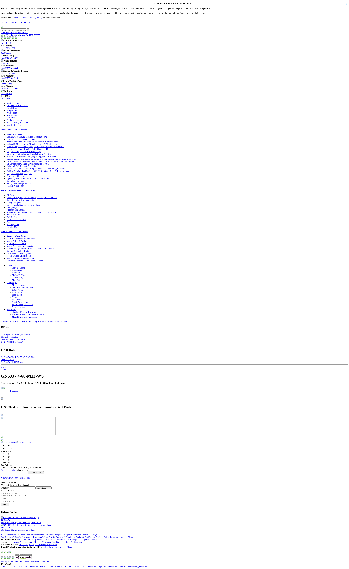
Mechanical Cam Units (16, 219)
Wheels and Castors (15, 176)
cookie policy (21, 17)
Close (3, 367)
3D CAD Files (7, 359)
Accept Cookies (23, 22)
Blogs (130, 537)
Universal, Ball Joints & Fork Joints (22, 166)
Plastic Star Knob (47, 566)
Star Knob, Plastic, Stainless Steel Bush (18, 528)
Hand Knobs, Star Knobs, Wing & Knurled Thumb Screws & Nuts (35, 146)
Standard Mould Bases (16, 236)
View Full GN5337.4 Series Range (16, 478)
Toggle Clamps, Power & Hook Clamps (24, 151)
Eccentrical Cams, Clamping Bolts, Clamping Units (29, 149)
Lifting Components (15, 202)
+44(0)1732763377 (9, 58)
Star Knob (34, 566)
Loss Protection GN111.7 (12, 342)
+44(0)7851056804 (9, 68)
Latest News (12, 108)
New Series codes (14, 125)
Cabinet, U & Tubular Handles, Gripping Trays (27, 137)
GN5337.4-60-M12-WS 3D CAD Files (18, 357)
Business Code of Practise (44, 537)
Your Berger (11, 35)
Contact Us (6, 32)
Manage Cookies (8, 22)
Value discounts (8, 470)
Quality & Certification (85, 537)
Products (24, 32)
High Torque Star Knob (107, 566)
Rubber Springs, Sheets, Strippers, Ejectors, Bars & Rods (31, 212)
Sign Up (15, 535)
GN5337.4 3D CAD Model (13, 362)
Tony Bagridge (7, 43)
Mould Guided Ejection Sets (19, 256)
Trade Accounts (27, 535)
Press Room (12, 113)
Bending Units (13, 224)
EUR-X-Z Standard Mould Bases (21, 239)
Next (8, 391)
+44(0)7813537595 (9, 88)
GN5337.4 (5, 566)
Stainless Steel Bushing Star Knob (133, 566)
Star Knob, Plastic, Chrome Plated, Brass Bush (21, 521)
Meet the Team (13, 103)
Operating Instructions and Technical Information (28, 178)
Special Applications (15, 181)
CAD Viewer (9, 443)
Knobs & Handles (14, 134)
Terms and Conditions (65, 537)
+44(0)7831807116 (9, 78)
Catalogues (66, 535)
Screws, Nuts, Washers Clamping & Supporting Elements (31, 156)
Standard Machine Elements (14, 130)
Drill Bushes (12, 217)
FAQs (94, 535)
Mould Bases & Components (14, 231)
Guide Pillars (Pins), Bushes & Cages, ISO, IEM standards (32, 197)
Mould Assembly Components (20, 246)
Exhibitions (11, 118)
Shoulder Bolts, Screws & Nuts (20, 200)
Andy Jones (6, 63)
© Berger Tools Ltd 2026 (12, 562)
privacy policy (36, 17)
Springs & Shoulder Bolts (18, 251)
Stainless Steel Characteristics (13, 339)
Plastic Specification (9, 337)
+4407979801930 (8, 48)
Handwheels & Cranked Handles (21, 139)
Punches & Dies (13, 215)
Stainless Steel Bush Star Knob (83, 566)
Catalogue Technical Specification (15, 334)
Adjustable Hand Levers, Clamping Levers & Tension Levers (33, 144)
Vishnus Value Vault (15, 186)
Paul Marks (6, 53)
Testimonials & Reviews (17, 105)
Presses (10, 222)
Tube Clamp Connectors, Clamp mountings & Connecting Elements (36, 169)
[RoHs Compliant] (2, 388)
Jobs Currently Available (17, 122)
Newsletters (12, 115)
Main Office (6, 93)
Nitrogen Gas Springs (16, 210)
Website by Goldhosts (39, 562)
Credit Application (14, 120)
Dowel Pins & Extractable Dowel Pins (23, 205)
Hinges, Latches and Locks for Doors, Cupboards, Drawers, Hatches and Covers (41, 159)
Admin (26, 562)
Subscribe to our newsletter (115, 537)
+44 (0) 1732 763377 (31, 35)
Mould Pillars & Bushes (17, 241)
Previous (14, 391)
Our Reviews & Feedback (12, 537)
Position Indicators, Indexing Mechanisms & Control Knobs (32, 142)
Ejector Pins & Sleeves (16, 243)
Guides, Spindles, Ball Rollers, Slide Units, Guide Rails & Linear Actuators (39, 171)
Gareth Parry (6, 83)
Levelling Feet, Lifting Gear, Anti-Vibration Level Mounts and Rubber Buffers (40, 161)
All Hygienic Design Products (19, 183)
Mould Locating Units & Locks (20, 258)
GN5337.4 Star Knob (20, 566)
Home (5, 321)
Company (15, 32)
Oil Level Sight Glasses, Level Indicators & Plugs (28, 164)
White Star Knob (62, 566)
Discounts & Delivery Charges (47, 535)
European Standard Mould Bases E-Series (25, 261)
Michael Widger (8, 73)
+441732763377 (8, 98)
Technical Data (25, 443)
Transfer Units (13, 227)
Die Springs (12, 207)
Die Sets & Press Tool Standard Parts (18, 190)
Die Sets (10, 195)
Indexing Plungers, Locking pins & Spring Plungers (29, 154)
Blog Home (12, 110)
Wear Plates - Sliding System (19, 253)
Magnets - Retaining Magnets (19, 173)
